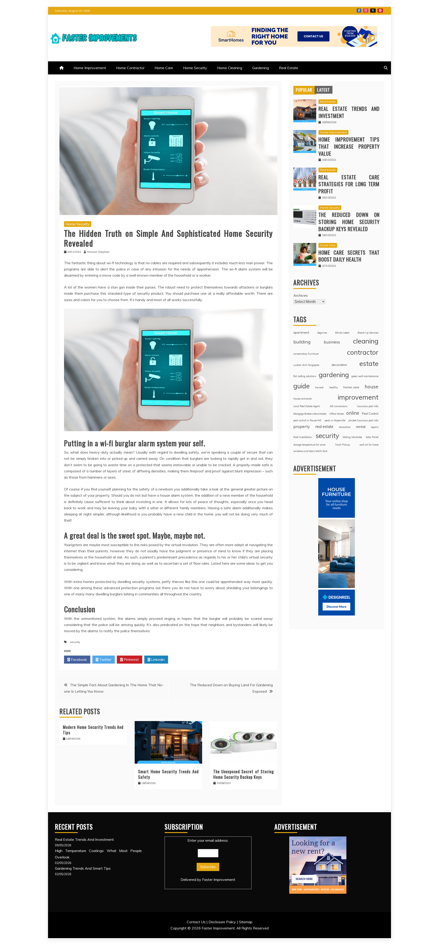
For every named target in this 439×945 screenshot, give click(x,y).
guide (301, 386)
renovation (345, 427)
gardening (334, 374)
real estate (324, 426)
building (302, 342)
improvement (358, 397)
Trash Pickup (342, 444)
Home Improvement (90, 67)
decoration (339, 365)
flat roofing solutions (304, 376)
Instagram (365, 10)
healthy (333, 387)
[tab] (304, 90)
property (301, 426)
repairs (374, 427)
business (332, 341)
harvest (319, 387)
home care (351, 387)
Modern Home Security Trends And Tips (93, 729)
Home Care (164, 67)
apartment (301, 332)
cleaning (365, 341)
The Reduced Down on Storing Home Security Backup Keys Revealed (349, 221)
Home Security (195, 67)
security (75, 642)
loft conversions (338, 406)
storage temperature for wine (309, 444)
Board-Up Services (368, 332)
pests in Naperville (335, 420)
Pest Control (370, 413)
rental (360, 426)
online (352, 413)
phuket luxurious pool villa (363, 420)
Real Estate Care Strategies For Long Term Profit (349, 184)
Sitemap (245, 922)
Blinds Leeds (342, 332)
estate (368, 363)
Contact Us (196, 922)
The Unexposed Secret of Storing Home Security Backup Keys (243, 774)
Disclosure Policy (222, 922)
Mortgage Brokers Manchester (310, 413)
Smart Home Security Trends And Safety (168, 774)
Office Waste (336, 413)
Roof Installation (302, 437)
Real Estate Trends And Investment (349, 112)
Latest (323, 90)
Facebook (359, 10)
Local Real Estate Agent (306, 406)
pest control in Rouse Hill (307, 420)
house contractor (302, 398)
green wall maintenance (364, 376)
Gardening (260, 67)
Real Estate (288, 67)
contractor (362, 352)
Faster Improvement (218, 879)
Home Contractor (130, 67)
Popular (304, 90)
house (371, 386)
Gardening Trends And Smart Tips (83, 868)
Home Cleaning (229, 67)
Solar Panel (372, 437)
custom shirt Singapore (306, 365)
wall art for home (368, 444)
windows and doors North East (310, 451)
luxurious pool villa (367, 406)
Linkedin (157, 659)
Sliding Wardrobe (352, 437)
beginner (322, 332)
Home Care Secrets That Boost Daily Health (349, 256)
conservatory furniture (306, 353)
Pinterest (380, 10)
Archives (300, 295)
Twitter (373, 10)
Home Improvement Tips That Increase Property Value (349, 146)
